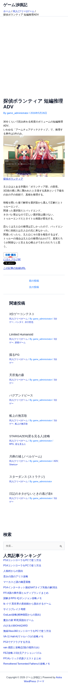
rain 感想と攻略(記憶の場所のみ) (21, 647)
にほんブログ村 (12, 259)
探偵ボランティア (13, 179)
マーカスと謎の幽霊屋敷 (17, 582)
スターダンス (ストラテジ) (27, 476)
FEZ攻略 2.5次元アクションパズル (22, 653)
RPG (11, 444)
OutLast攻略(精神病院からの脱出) (22, 614)
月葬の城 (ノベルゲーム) (25, 456)
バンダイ (19, 322)
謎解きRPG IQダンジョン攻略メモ (22, 598)
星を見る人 (20, 444)
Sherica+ (13, 464)
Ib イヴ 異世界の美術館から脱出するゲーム (27, 603)
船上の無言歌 (18, 415)
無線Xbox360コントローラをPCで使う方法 (27, 631)
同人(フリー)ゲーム (18, 318)
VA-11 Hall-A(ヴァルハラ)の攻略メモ (23, 636)
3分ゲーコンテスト (22, 314)
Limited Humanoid (21, 334)
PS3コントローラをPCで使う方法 (22, 560)
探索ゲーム (20, 342)
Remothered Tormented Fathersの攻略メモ (26, 663)
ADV (56, 461)
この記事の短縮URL (14, 268)
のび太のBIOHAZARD (15, 625)
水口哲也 (29, 322)
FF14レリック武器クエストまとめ (22, 658)
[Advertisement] (34, 52)
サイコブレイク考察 (14, 609)
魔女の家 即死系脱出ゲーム (18, 620)
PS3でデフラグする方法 (16, 642)
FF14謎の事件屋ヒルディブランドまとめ (26, 593)
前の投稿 (34, 281)
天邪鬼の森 (16, 375)
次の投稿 (34, 287)
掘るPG (14, 354)
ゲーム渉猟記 (15, 5)
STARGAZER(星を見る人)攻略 (29, 436)
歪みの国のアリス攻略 (15, 576)
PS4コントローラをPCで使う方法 (22, 565)
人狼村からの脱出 (13, 571)
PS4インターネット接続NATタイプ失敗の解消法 (30, 587)
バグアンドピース (21, 395)
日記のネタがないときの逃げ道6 (30, 493)
